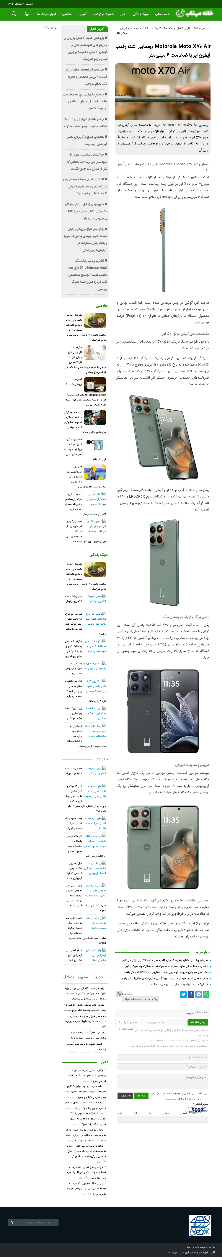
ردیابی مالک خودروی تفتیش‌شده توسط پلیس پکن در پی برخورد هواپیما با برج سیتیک (86, 1188)
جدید (99, 977)
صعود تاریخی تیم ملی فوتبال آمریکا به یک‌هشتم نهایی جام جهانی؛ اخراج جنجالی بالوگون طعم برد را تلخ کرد (86, 1151)
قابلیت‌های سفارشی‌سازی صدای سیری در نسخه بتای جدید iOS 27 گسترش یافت (166, 972)
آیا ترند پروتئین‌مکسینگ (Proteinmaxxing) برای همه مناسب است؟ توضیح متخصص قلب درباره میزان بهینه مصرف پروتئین (87, 275)
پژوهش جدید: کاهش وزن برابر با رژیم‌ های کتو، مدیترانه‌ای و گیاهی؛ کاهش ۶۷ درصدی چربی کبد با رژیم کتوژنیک (85, 993)
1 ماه (85, 1081)
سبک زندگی (141, 14)
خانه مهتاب (162, 14)
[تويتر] (183, 994)
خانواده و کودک (104, 14)
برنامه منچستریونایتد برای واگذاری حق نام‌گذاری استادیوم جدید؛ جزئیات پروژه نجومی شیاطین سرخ (86, 1091)
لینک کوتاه (127, 994)
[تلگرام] (198, 994)
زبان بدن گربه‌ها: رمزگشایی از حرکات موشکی (73, 713)
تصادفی (68, 977)
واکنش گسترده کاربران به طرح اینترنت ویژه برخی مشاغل (179, 984)
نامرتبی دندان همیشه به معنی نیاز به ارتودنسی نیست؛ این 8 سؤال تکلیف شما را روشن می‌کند (85, 186)
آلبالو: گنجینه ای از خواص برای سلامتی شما (74, 955)
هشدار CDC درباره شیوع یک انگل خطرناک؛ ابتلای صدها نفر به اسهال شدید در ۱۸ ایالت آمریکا (87, 1119)
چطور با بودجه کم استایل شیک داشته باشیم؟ (73, 823)
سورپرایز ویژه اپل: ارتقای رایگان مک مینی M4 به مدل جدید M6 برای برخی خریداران (165, 960)
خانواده (102, 760)
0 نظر (124, 33)
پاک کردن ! (125, 1096)
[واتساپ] (206, 994)
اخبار (123, 14)
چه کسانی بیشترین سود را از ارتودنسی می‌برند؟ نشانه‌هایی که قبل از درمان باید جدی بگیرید (87, 162)
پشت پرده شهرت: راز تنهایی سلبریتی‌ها (73, 668)
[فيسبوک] (191, 994)
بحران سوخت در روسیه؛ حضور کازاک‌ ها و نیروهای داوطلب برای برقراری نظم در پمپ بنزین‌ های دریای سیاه (86, 1135)
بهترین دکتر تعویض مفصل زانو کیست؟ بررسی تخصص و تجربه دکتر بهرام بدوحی (86, 77)
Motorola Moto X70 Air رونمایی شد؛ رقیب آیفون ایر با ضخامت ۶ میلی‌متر (163, 51)
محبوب (82, 977)
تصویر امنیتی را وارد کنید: (152, 1113)
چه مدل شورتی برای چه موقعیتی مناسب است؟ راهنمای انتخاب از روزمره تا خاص (85, 102)
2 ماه (84, 1194)
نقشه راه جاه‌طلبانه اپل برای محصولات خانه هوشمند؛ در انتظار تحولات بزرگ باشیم (167, 966)
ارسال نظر (141, 1096)
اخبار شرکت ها (46, 14)
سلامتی (67, 14)
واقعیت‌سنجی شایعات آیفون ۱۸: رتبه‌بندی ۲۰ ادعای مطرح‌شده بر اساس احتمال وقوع (165, 978)
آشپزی (83, 14)
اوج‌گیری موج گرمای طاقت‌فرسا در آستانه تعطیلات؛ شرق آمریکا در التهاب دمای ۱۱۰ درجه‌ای (86, 1172)
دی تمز (190, 1247)
